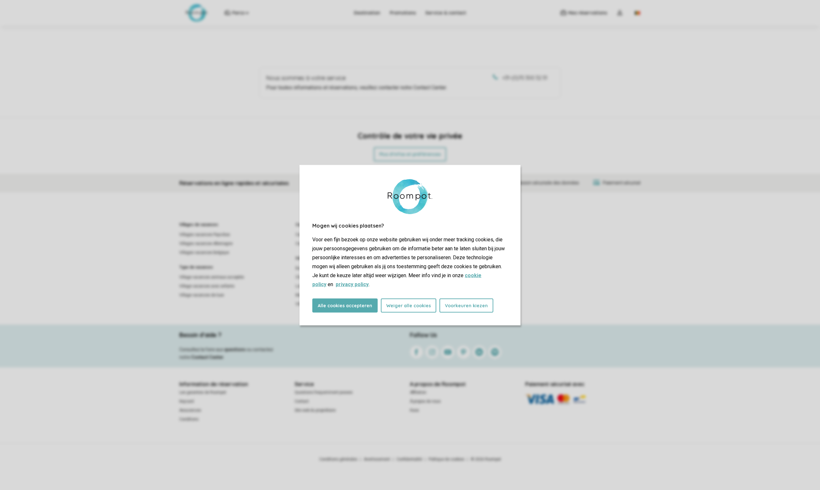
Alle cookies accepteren (345, 305)
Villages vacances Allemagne (206, 243)
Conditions (189, 419)
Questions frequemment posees (324, 392)
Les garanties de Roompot (202, 392)
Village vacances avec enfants (206, 286)
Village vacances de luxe (201, 295)
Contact (302, 401)
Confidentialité (409, 459)
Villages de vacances (198, 224)
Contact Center (207, 357)
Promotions (403, 13)
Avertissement (377, 459)
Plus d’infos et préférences (410, 154)
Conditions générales (338, 459)
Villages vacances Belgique (204, 252)
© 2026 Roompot (486, 459)
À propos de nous (425, 401)
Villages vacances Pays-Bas (204, 234)
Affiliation (418, 392)
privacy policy (352, 284)
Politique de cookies (446, 459)
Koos (414, 410)
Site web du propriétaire (315, 410)
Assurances (190, 410)
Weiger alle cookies (408, 305)
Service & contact (445, 13)
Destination (367, 13)
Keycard (186, 401)
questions (235, 349)
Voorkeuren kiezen (466, 305)
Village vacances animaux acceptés (211, 277)
